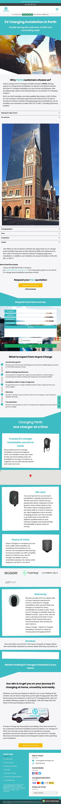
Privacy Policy (11, 785)
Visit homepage (30, 289)
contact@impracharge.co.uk (16, 270)
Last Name (10, 315)
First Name (10, 311)
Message (30, 327)
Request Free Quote (30, 285)
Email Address (10, 319)
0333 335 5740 (31, 4)
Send (30, 346)
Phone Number (10, 323)
